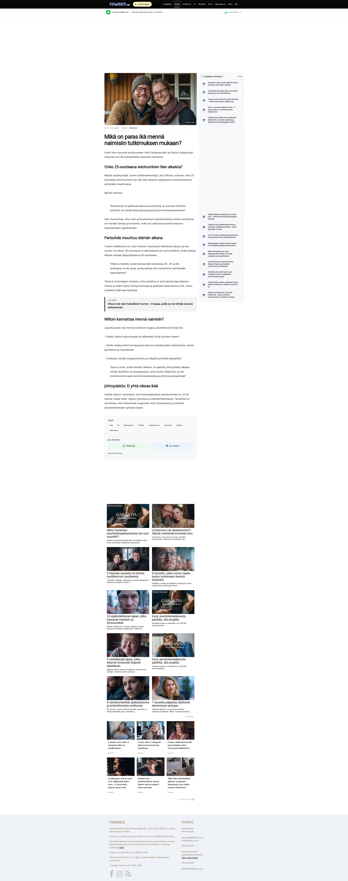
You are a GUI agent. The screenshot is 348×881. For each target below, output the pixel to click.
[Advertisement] (221, 168)
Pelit (210, 4)
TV (195, 4)
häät (111, 425)
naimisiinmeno (154, 425)
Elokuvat (186, 4)
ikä (118, 425)
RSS (236, 4)
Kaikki (240, 76)
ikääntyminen (129, 425)
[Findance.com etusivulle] (119, 4)
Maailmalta (220, 4)
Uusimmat (167, 4)
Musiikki (202, 4)
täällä (121, 847)
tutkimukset (113, 430)
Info (230, 4)
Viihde (177, 4)
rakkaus (179, 425)
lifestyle (141, 425)
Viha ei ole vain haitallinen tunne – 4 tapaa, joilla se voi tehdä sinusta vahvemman (150, 305)
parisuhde (168, 425)
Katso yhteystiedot (189, 857)
